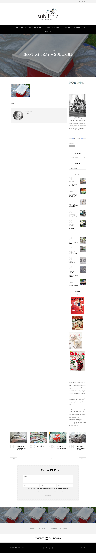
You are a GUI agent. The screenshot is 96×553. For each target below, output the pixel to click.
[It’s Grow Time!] (38, 437)
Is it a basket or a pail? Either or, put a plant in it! (73, 217)
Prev (13, 458)
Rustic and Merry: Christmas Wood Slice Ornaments (73, 206)
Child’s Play (77, 27)
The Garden (47, 27)
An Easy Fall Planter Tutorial (72, 227)
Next (82, 458)
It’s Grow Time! (41, 446)
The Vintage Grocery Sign (72, 263)
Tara (43, 50)
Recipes (56, 27)
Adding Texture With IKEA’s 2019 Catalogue (73, 184)
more (83, 133)
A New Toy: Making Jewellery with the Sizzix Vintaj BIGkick (73, 274)
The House (37, 27)
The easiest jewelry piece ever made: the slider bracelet (73, 253)
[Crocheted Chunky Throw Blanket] (77, 437)
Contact (48, 31)
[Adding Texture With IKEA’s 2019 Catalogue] (18, 437)
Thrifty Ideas (66, 27)
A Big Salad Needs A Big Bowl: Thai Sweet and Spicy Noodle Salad (73, 194)
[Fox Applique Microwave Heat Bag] (57, 437)
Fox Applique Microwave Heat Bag (61, 448)
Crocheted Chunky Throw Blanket (81, 448)
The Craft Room (26, 27)
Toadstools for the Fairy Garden (73, 284)
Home (16, 27)
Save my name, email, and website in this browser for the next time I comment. (48, 488)
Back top (83, 547)
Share (12, 103)
